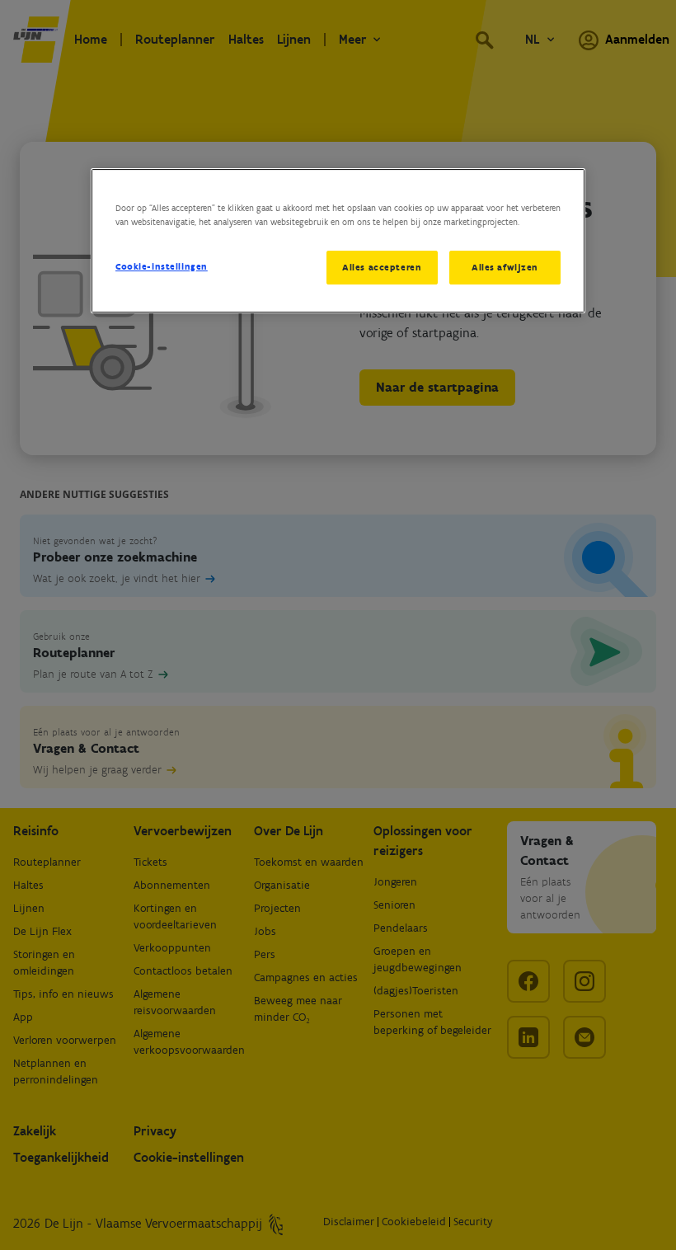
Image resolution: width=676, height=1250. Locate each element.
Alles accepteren (381, 267)
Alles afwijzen (505, 267)
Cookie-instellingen (161, 266)
